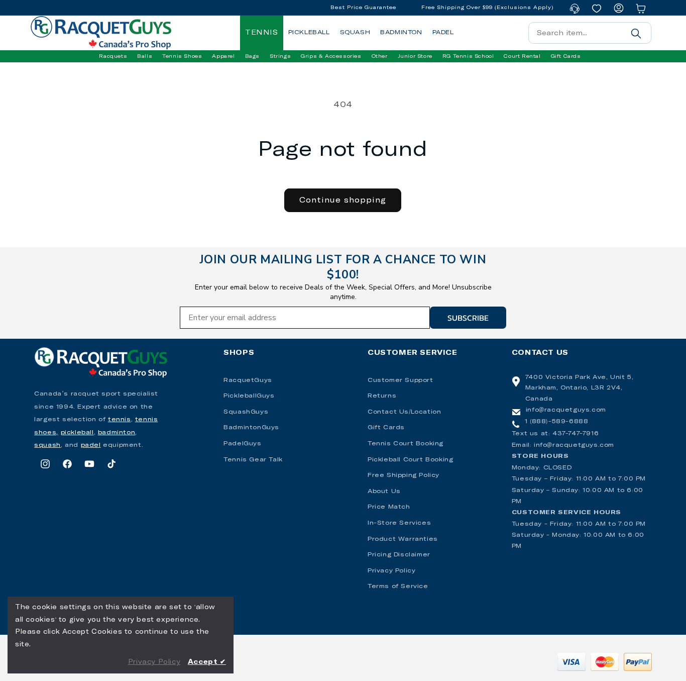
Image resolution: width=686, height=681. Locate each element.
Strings (280, 56)
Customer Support (400, 380)
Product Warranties (403, 539)
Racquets (113, 56)
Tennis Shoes (182, 56)
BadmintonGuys (251, 428)
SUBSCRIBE (468, 318)
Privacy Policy (391, 571)
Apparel (223, 56)
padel (91, 445)
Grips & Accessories (331, 56)
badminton (116, 433)
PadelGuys (242, 444)
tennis (119, 420)
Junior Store (415, 56)
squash (47, 445)
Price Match (389, 507)
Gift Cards (386, 428)
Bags (252, 56)
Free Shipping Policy (403, 475)
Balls (144, 56)
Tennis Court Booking (405, 444)
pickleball (77, 433)
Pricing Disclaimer (399, 555)
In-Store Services (399, 523)
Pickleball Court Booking (410, 460)
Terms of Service (398, 586)
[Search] (636, 33)
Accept (207, 662)
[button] (113, 56)
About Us (384, 492)
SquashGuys (245, 412)
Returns (382, 396)
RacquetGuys (247, 380)
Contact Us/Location (404, 412)
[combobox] (589, 33)
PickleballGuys (248, 396)
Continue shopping (342, 200)
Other (380, 56)
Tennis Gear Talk (253, 460)
